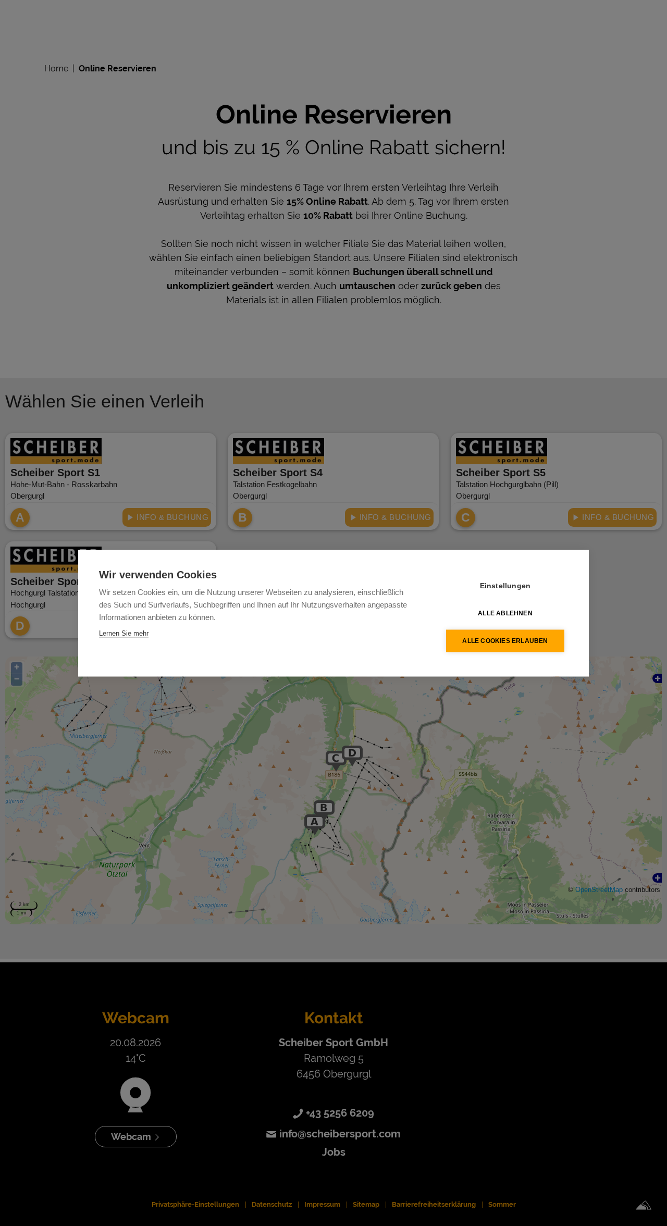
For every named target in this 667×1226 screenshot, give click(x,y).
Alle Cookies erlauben (505, 641)
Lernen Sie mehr (124, 633)
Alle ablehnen (505, 613)
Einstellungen (505, 585)
